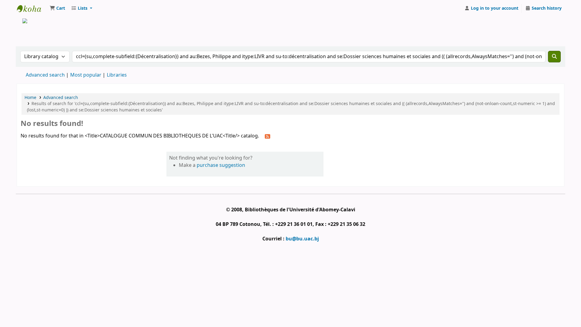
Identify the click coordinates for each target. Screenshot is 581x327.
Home (30, 97)
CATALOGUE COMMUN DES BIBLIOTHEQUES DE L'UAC (32, 8)
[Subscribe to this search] (267, 136)
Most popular (85, 75)
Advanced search (45, 75)
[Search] (554, 56)
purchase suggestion (221, 165)
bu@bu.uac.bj (302, 239)
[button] (57, 8)
